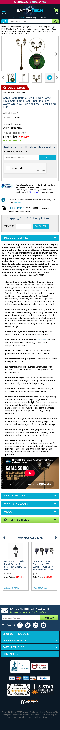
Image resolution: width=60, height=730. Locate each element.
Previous (4, 537)
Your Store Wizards (33, 714)
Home (3, 26)
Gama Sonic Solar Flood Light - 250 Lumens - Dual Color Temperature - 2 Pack (43, 565)
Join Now (49, 617)
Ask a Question (14, 117)
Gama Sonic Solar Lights (28, 29)
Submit (47, 157)
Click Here (41, 339)
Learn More (17, 202)
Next (56, 53)
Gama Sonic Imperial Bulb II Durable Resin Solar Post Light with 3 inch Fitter (15, 565)
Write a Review (10, 112)
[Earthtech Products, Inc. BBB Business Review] (16, 667)
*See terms (33, 192)
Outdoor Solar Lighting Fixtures (22, 26)
